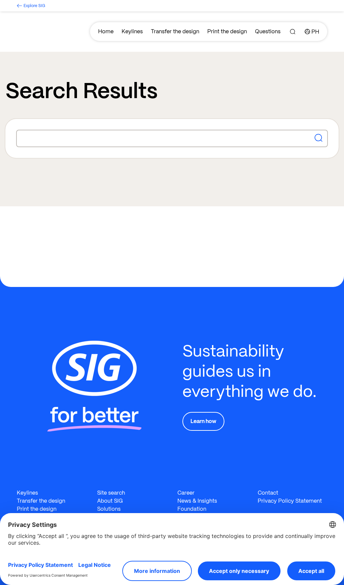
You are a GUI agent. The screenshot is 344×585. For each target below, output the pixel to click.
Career (186, 492)
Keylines (132, 31)
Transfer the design (175, 31)
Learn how (203, 421)
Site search (111, 492)
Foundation (191, 508)
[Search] (293, 32)
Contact (268, 492)
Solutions (109, 508)
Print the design (227, 31)
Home (106, 31)
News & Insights (197, 500)
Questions (268, 31)
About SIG (110, 500)
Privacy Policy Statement (290, 500)
